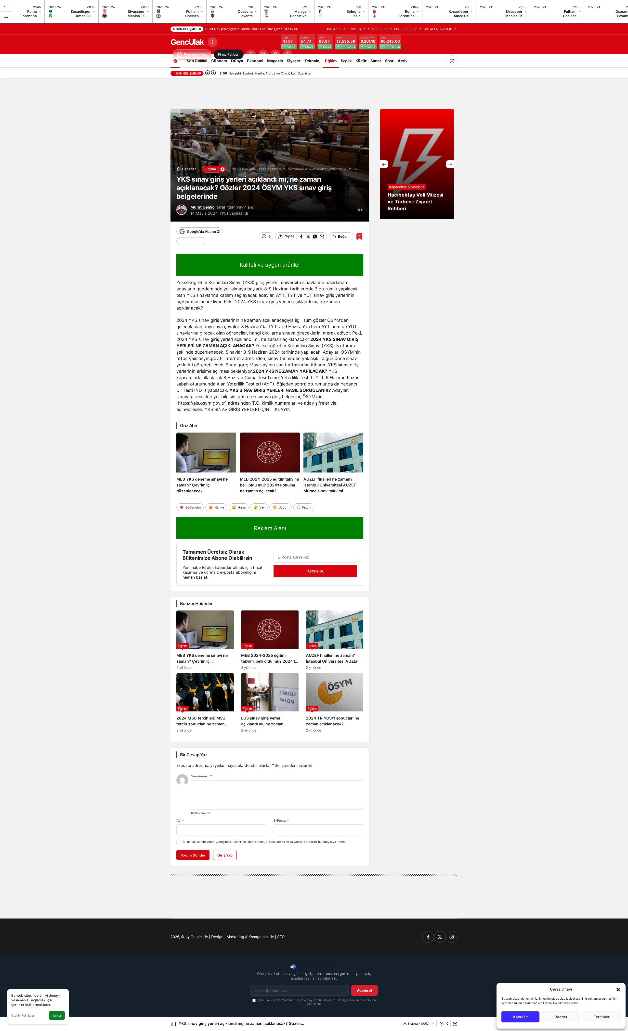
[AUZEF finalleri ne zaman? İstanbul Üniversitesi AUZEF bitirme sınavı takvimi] (333, 463)
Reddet (561, 1017)
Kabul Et (520, 1017)
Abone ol (364, 990)
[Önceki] (6, 6)
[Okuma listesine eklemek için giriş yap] (359, 236)
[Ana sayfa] (175, 60)
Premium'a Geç (196, 54)
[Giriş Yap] (275, 54)
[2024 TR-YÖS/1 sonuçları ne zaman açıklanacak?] (334, 702)
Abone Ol (315, 571)
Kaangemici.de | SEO (267, 936)
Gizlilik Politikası (22, 1015)
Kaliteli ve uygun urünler (270, 264)
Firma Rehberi (228, 54)
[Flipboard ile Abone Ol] (191, 241)
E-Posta (281, 820)
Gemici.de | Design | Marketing (217, 936)
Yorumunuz (201, 776)
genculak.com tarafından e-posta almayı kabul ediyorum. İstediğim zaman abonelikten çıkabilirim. (316, 1002)
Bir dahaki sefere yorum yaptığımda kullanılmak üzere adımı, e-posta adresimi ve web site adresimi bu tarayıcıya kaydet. (265, 842)
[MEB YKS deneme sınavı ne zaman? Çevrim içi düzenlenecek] (206, 463)
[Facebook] (428, 937)
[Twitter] (440, 937)
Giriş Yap (225, 855)
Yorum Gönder (193, 855)
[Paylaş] (454, 1023)
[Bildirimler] (288, 54)
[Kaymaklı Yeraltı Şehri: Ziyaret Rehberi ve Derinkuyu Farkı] (428, 164)
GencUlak (187, 42)
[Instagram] (452, 937)
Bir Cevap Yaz (193, 754)
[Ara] (251, 54)
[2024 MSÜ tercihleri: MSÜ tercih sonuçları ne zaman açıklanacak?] (205, 702)
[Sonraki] (6, 17)
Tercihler (602, 1017)
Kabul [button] (57, 1016)
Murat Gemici (202, 207)
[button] (618, 989)
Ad (180, 820)
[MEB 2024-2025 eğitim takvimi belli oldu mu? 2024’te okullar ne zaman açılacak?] (270, 463)
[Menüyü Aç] (213, 42)
